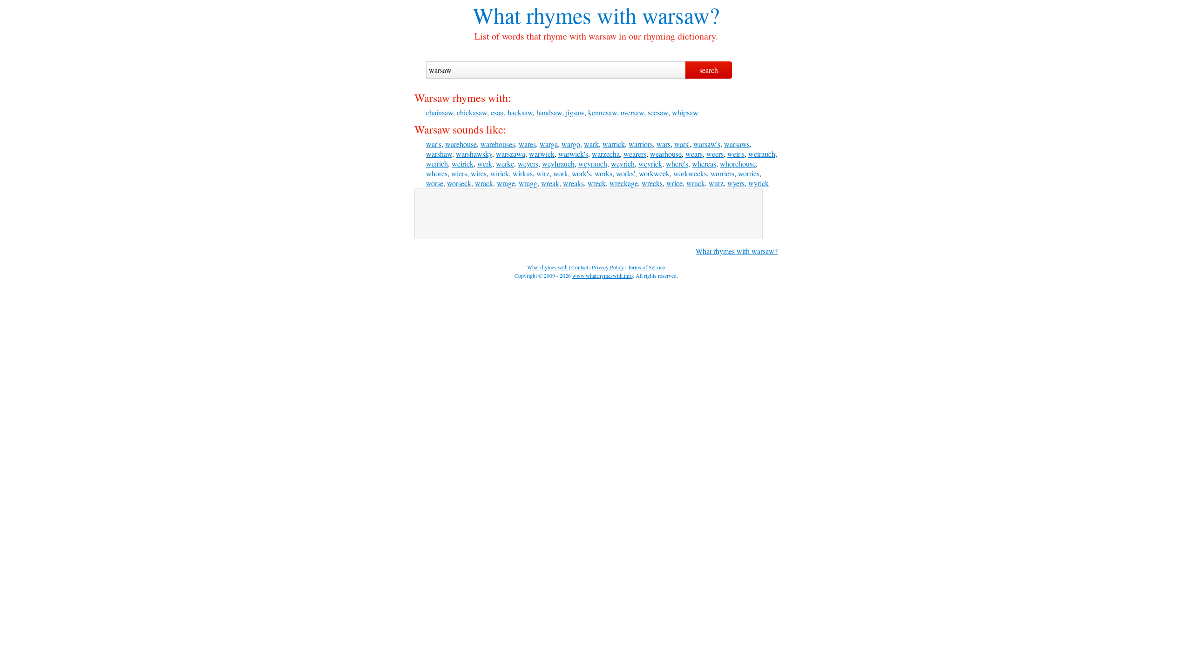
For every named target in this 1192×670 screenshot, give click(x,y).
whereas (704, 163)
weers (715, 154)
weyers (528, 163)
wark (591, 144)
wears (694, 154)
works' (625, 173)
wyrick (758, 183)
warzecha (606, 154)
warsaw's (706, 144)
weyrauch (592, 163)
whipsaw (685, 112)
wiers (459, 173)
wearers (634, 154)
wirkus (523, 173)
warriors (641, 144)
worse (434, 183)
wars (663, 144)
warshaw (439, 154)
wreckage (624, 183)
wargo (571, 144)
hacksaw (520, 112)
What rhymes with (555, 15)
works (603, 173)
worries (748, 173)
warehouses (498, 144)
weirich (437, 163)
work (560, 173)
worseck (459, 183)
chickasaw (472, 112)
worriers (722, 173)
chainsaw (439, 112)
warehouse (461, 144)
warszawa (510, 154)
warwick (542, 154)
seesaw (658, 112)
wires (479, 173)
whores (436, 173)
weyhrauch (558, 163)
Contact (579, 267)
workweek (654, 173)
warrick (614, 144)
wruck (695, 183)
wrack (484, 183)
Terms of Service (646, 267)
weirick (463, 163)
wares (527, 144)
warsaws (737, 144)
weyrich (623, 163)
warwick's (573, 154)
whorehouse (738, 163)
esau (497, 112)
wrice (674, 183)
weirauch (761, 154)
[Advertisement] (588, 213)
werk (484, 163)
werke (505, 163)
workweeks (690, 173)
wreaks (573, 183)
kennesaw (602, 112)
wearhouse (666, 154)
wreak (550, 183)
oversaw (632, 112)
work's (581, 173)
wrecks (652, 183)
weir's (736, 154)
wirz (542, 173)
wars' (682, 144)
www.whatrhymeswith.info (602, 275)
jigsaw (575, 112)
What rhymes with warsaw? (737, 251)
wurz (716, 183)
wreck (597, 183)
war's (433, 144)
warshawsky (474, 154)
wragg (528, 183)
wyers (736, 183)
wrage (506, 183)
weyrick (650, 163)
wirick (499, 173)
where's (677, 163)
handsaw (549, 112)
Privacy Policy (608, 267)
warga (549, 144)
